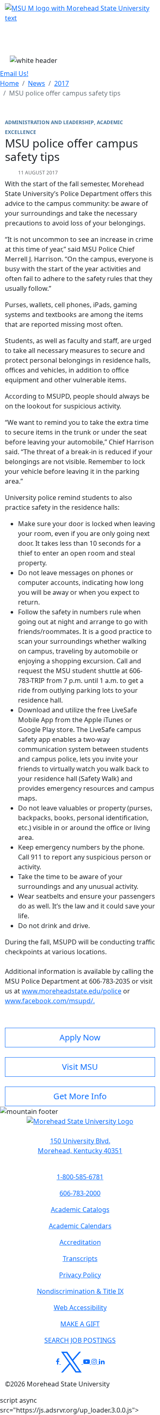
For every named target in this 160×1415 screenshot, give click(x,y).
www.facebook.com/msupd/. (50, 1000)
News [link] (36, 83)
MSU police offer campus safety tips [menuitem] (65, 93)
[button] (80, 1125)
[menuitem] (9, 83)
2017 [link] (61, 83)
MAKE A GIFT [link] (80, 1323)
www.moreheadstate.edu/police (71, 990)
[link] (80, 1146)
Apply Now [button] (80, 1037)
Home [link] (9, 83)
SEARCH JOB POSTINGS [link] (80, 1340)
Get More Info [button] (80, 1096)
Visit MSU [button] (80, 1066)
